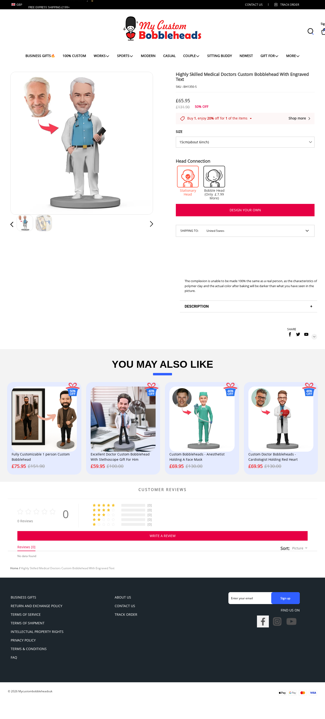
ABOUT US (123, 597)
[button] (21, 142)
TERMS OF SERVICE (26, 614)
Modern (148, 55)
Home (14, 568)
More (291, 55)
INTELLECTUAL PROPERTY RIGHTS (37, 631)
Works (100, 55)
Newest (246, 55)
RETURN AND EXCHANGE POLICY (36, 606)
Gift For (268, 55)
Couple (189, 55)
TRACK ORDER (126, 614)
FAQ (14, 657)
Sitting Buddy (219, 55)
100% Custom (74, 55)
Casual (169, 55)
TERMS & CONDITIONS (29, 649)
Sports (123, 55)
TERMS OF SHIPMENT (27, 623)
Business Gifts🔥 (40, 55)
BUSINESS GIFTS (23, 597)
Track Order (289, 5)
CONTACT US (254, 5)
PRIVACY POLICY (23, 640)
